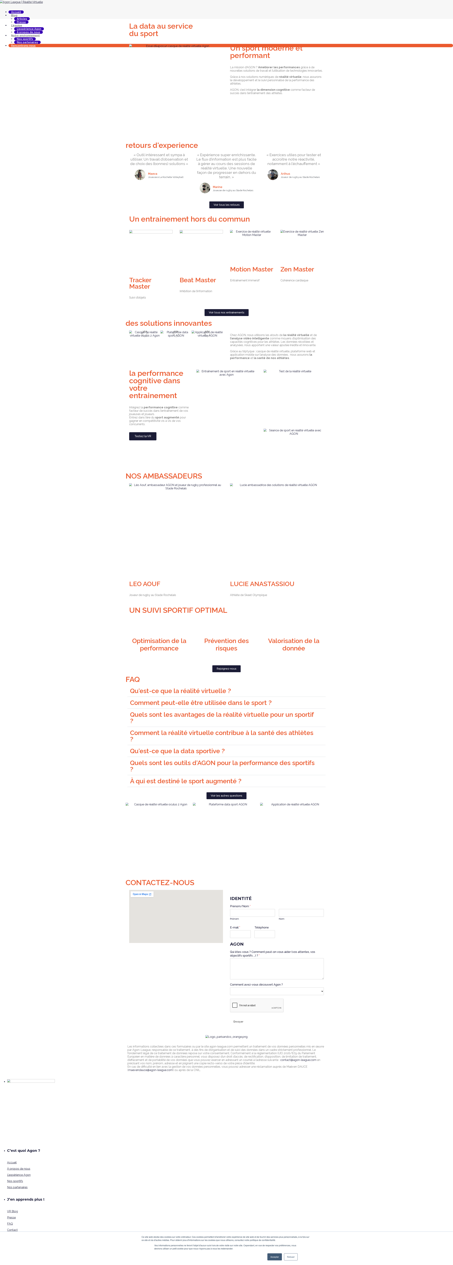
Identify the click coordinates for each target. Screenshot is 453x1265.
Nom (281, 918)
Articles (22, 18)
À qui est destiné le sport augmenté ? (185, 781)
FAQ (10, 1223)
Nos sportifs (15, 1181)
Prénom (234, 918)
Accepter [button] (274, 1256)
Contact (12, 1230)
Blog (14, 15)
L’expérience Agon (19, 1175)
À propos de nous (18, 1168)
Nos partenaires (17, 1187)
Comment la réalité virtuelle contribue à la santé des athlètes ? (221, 736)
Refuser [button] (291, 1256)
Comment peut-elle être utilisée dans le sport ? (201, 702)
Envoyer (238, 1021)
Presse (11, 1217)
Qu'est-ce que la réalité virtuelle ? (180, 690)
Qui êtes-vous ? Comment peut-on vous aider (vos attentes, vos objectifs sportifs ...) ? (272, 953)
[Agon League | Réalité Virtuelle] (21, 2)
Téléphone (261, 927)
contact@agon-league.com (298, 1060)
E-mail (235, 927)
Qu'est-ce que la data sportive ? (177, 751)
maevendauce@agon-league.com (150, 1070)
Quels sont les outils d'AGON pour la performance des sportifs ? (222, 766)
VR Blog (12, 1211)
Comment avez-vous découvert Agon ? (256, 984)
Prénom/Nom (240, 906)
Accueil (16, 12)
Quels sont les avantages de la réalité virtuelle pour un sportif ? (222, 718)
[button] (132, 334)
